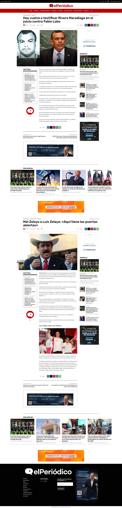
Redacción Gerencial (90, 69)
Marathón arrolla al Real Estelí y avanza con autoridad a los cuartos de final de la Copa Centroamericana (30, 77)
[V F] (24, 25)
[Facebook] (100, 1)
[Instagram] (103, 1)
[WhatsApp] (97, 25)
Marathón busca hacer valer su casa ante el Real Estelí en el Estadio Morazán (89, 73)
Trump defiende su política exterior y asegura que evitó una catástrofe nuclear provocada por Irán (99, 188)
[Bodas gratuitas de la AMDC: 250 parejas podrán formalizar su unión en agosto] (82, 95)
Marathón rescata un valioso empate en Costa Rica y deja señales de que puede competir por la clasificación (92, 106)
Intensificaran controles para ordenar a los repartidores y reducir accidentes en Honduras (29, 87)
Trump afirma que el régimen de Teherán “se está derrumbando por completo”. (73, 188)
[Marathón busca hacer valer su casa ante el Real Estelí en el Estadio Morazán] (89, 61)
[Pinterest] (91, 25)
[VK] (94, 25)
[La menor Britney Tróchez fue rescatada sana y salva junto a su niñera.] (82, 114)
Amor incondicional (83, 69)
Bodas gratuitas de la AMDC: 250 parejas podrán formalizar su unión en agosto (91, 96)
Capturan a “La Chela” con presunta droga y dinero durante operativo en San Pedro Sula (92, 86)
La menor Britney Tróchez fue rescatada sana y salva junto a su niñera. (92, 115)
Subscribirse (61, 488)
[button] (91, 11)
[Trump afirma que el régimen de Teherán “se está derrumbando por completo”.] (74, 178)
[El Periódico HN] (61, 6)
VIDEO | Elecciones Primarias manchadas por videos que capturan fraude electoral (64, 137)
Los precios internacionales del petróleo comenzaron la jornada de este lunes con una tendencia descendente (47, 189)
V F (27, 25)
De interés (26, 82)
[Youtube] (108, 1)
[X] (105, 1)
